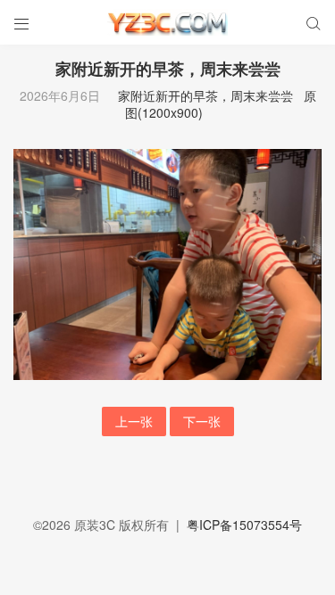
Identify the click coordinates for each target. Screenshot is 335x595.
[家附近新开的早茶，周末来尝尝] (167, 262)
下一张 (202, 421)
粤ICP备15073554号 (244, 524)
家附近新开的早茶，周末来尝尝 (205, 95)
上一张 (134, 421)
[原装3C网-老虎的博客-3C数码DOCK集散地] (167, 22)
